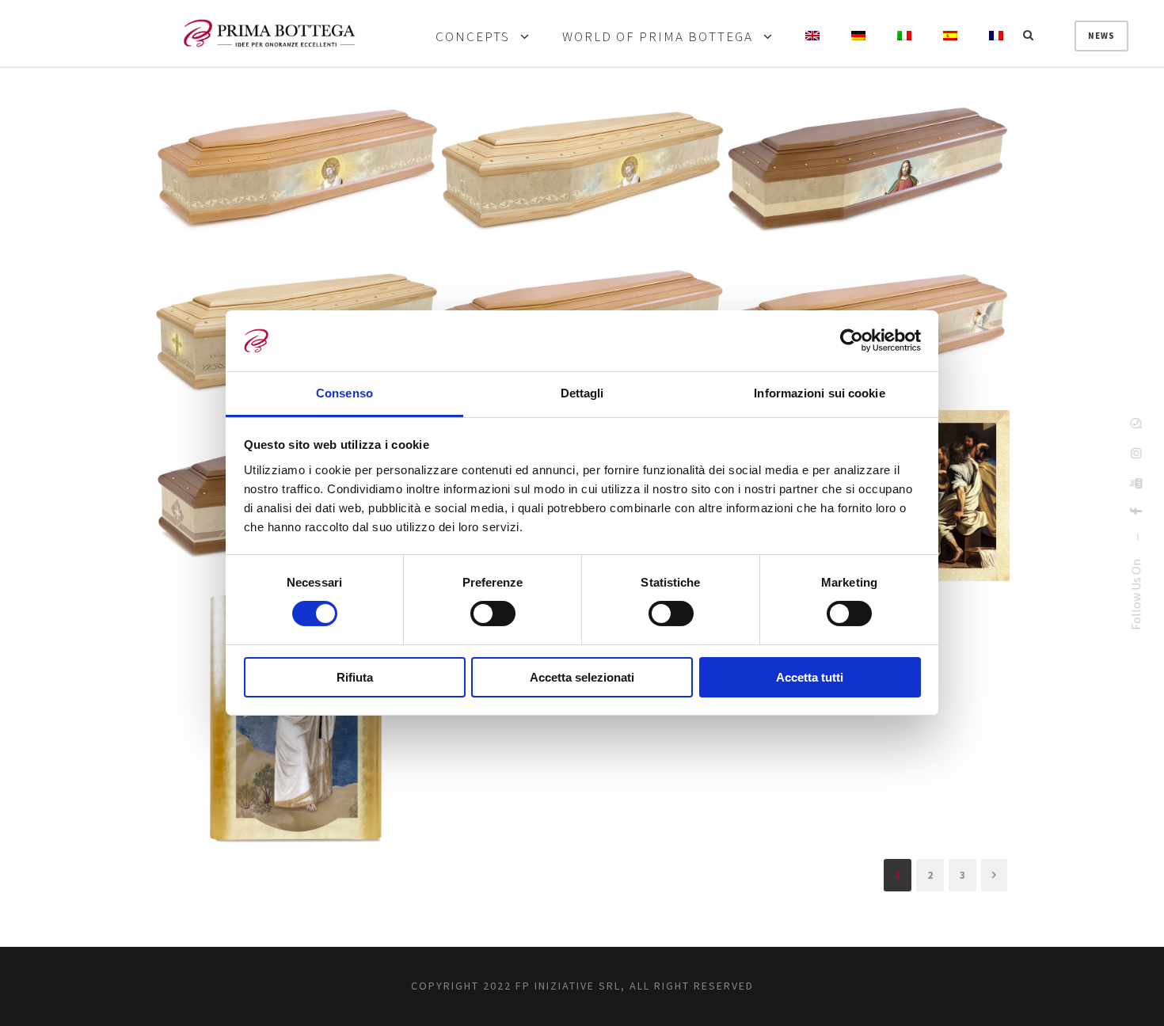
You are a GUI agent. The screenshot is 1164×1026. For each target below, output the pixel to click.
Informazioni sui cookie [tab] (819, 393)
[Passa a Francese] (996, 36)
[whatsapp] (1135, 422)
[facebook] (1135, 511)
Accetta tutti (809, 677)
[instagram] (1135, 452)
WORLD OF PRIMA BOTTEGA (657, 37)
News (1101, 35)
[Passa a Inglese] (812, 36)
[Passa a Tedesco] (858, 36)
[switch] (492, 613)
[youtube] (1135, 482)
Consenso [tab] (344, 393)
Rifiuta (355, 677)
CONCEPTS (473, 37)
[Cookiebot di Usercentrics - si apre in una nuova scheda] (851, 340)
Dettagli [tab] (582, 393)
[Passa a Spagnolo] (950, 36)
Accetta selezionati (582, 677)
